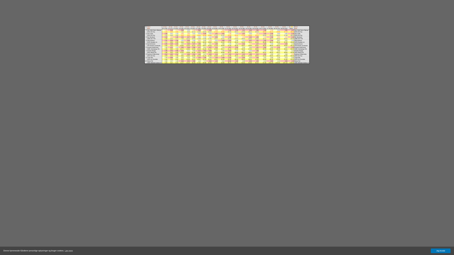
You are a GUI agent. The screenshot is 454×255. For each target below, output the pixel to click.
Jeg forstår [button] (440, 251)
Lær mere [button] (69, 251)
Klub (148, 28)
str (164, 27)
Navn (148, 27)
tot (165, 27)
